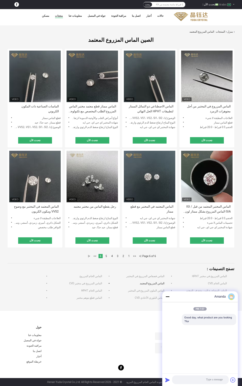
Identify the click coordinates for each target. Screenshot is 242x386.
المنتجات (220, 31)
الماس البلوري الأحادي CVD (149, 297)
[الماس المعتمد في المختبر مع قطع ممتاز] (149, 176)
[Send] (167, 380)
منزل (230, 31)
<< (134, 256)
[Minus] (167, 296)
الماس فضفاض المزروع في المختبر (145, 276)
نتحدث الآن (210, 4)
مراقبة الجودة (118, 15)
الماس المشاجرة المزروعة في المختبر (206, 290)
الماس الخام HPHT (91, 290)
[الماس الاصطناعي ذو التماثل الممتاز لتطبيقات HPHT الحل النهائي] (149, 76)
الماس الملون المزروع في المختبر (146, 290)
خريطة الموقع (34, 361)
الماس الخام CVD (217, 283)
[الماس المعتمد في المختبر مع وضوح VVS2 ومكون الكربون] (35, 176)
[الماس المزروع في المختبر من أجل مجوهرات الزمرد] (207, 76)
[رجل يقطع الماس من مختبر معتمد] (92, 176)
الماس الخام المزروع (91, 276)
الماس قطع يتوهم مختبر (89, 297)
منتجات (59, 15)
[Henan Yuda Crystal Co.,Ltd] (191, 16)
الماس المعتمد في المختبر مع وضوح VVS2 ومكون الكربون (36, 209)
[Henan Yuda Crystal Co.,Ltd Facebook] (16, 4)
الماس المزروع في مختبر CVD (85, 283)
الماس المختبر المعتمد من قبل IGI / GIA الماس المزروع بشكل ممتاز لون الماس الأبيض (208, 209)
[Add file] (233, 380)
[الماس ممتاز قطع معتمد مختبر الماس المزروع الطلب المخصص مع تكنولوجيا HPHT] (92, 76)
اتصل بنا (136, 15)
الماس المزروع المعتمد (152, 283)
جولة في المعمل (97, 15)
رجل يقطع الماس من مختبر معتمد (95, 206)
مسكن (45, 15)
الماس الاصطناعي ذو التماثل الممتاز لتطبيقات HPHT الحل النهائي (151, 109)
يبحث (147, 4)
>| (89, 256)
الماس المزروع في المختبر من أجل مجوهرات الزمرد (209, 109)
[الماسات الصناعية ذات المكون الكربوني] (35, 76)
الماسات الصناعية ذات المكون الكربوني (40, 109)
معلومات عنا (75, 15)
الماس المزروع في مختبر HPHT (209, 276)
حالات (160, 15)
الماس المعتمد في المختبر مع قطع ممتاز (151, 209)
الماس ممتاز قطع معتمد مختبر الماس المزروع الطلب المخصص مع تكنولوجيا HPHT (92, 109)
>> (94, 256)
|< (140, 256)
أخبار (149, 15)
